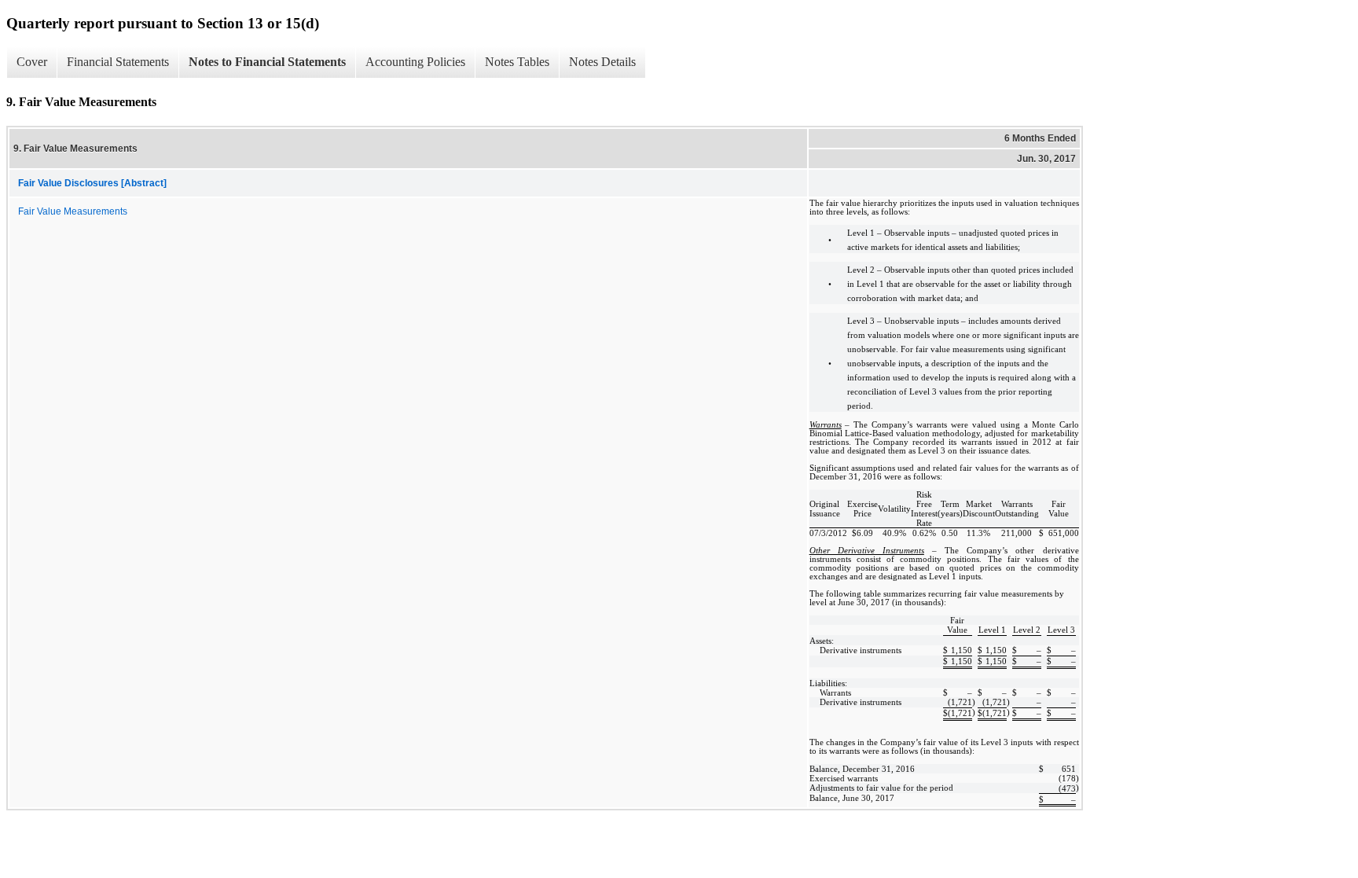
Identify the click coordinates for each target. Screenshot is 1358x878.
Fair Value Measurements (72, 211)
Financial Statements (118, 61)
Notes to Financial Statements (267, 61)
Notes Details (602, 61)
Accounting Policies (415, 61)
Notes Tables (517, 61)
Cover (32, 61)
